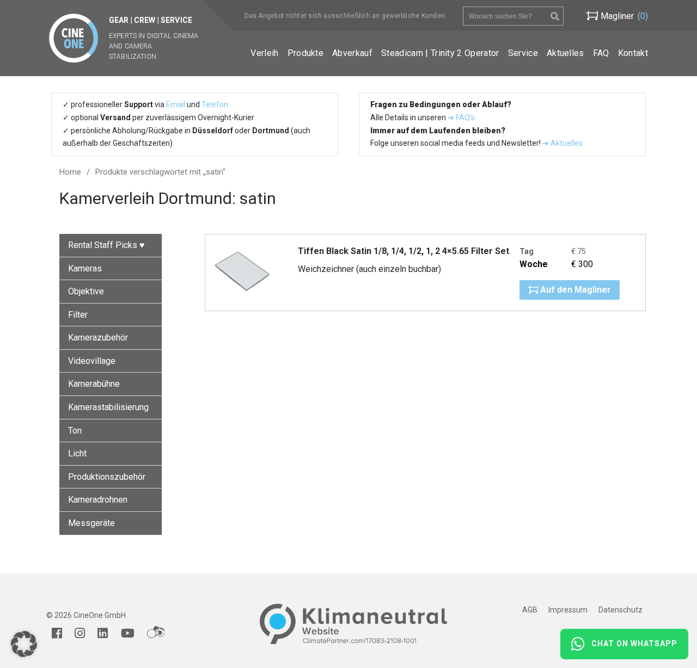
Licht (77, 453)
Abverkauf (352, 53)
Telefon (214, 104)
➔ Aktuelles (562, 143)
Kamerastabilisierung (108, 407)
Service (523, 53)
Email (175, 104)
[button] (24, 644)
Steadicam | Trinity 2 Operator (440, 53)
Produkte (306, 53)
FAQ (601, 53)
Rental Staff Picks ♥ (106, 245)
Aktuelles (565, 53)
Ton (75, 430)
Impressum (568, 609)
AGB (529, 609)
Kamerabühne (94, 384)
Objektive (86, 291)
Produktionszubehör (106, 477)
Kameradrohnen (97, 499)
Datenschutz (620, 609)
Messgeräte (91, 523)
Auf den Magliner (574, 289)
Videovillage (91, 361)
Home (70, 172)
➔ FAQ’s (461, 117)
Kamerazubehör (98, 337)
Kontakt (633, 53)
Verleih (264, 53)
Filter (78, 315)
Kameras (85, 268)
